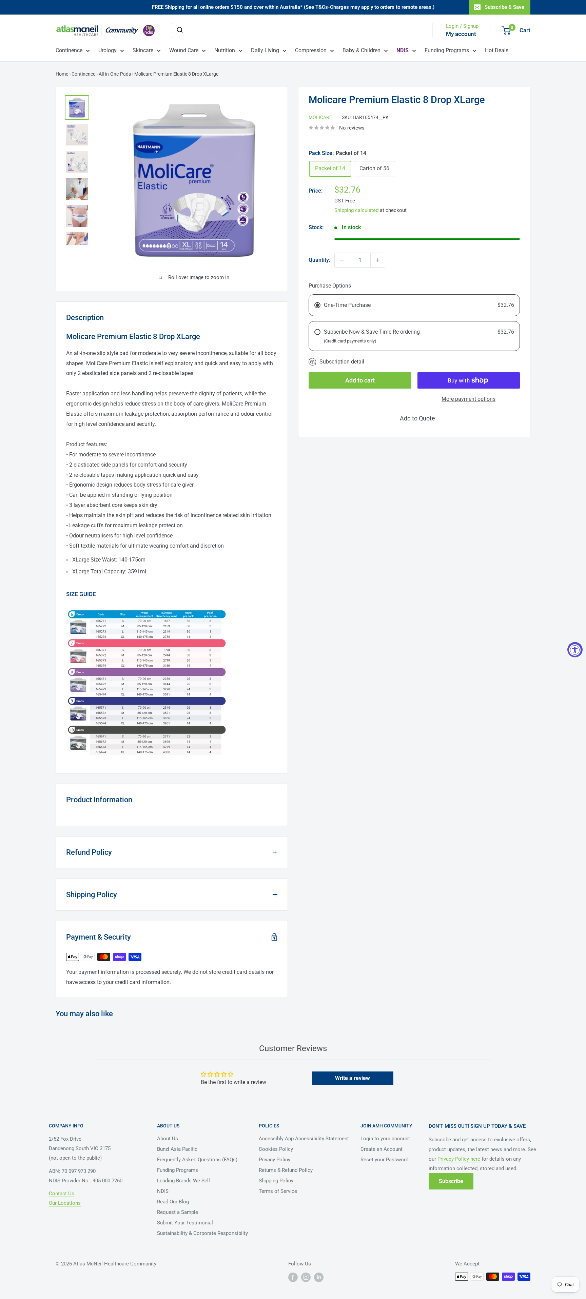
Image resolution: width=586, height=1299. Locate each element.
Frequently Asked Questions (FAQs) (197, 1160)
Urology (107, 50)
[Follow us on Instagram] (306, 1277)
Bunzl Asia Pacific (177, 1149)
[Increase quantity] (378, 260)
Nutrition (224, 50)
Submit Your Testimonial (185, 1223)
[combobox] (301, 30)
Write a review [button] (352, 1078)
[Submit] (179, 30)
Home (62, 74)
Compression (311, 50)
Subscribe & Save (504, 7)
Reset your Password (384, 1160)
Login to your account (385, 1139)
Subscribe (451, 1181)
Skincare (143, 50)
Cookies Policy (276, 1149)
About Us (167, 1139)
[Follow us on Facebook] (293, 1277)
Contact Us (61, 1193)
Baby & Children (361, 50)
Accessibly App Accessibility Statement (304, 1139)
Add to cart (360, 380)
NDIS (163, 1191)
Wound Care (183, 50)
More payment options (468, 399)
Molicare (320, 117)
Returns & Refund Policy (286, 1170)
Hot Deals (496, 50)
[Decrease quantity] (342, 260)
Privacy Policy (274, 1160)
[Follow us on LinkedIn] (319, 1277)
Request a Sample (177, 1212)
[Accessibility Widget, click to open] (575, 649)
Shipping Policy (276, 1181)
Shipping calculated (356, 210)
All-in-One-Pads (115, 74)
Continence (69, 50)
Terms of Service (278, 1191)
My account (461, 34)
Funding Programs (447, 50)
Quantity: (319, 260)
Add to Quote (417, 418)
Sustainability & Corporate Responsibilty (202, 1233)
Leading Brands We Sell (183, 1181)
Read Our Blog (173, 1202)
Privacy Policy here (458, 1159)
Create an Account (381, 1149)
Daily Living (265, 50)
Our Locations (65, 1203)
